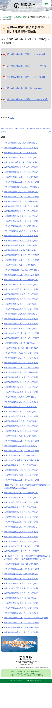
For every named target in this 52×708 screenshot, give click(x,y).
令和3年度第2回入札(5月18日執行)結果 (21, 608)
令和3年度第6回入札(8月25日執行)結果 (21, 588)
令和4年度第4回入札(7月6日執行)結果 (20, 527)
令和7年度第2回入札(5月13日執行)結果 (21, 236)
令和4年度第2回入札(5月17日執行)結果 (21, 537)
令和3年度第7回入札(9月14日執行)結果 (21, 583)
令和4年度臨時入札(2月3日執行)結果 (20, 455)
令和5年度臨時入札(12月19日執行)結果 (21, 353)
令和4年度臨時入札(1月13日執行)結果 (20, 465)
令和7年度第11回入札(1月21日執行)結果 (21, 187)
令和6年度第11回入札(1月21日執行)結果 (21, 270)
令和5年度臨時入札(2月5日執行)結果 (20, 343)
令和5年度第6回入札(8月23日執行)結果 (21, 392)
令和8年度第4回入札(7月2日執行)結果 (20, 153)
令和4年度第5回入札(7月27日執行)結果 (21, 522)
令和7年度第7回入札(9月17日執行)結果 (21, 211)
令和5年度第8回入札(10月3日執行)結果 (21, 382)
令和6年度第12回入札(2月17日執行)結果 (21, 260)
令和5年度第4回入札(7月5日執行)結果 (20, 411)
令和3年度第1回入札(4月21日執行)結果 (21, 613)
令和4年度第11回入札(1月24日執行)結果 (21, 460)
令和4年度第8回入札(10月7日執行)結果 (21, 502)
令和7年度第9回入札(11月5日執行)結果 (21, 201)
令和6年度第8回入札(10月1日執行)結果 (21, 284)
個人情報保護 (36, 667)
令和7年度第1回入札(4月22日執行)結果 (21, 241)
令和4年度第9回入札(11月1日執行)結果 (21, 493)
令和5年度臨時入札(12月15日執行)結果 (21, 358)
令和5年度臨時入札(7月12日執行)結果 (20, 407)
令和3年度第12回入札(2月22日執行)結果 (21, 551)
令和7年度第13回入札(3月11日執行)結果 (21, 177)
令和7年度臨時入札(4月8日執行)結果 (20, 250)
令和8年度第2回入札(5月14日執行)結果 (21, 167)
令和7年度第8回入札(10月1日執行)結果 (21, 206)
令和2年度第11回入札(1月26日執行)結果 (21, 627)
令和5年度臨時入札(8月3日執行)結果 (20, 397)
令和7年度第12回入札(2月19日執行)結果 (21, 182)
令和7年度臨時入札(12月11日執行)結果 (21, 192)
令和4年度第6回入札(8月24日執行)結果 (21, 517)
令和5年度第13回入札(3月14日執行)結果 (21, 333)
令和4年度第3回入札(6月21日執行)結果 (21, 532)
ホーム (2, 17)
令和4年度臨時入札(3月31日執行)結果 (20, 436)
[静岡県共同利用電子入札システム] (19, 651)
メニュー (46, 5)
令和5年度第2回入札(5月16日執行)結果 (21, 426)
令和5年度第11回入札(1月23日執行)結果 (21, 348)
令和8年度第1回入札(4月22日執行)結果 (21, 172)
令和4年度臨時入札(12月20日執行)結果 (21, 470)
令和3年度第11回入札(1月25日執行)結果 (21, 564)
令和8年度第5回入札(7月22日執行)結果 (21, 148)
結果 (12, 118)
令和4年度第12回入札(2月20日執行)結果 (21, 451)
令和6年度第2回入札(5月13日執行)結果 (21, 319)
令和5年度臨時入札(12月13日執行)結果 (21, 363)
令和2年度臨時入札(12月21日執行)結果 (21, 632)
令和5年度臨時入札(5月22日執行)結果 (20, 421)
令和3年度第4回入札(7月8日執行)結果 (20, 598)
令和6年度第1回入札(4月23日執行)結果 (21, 324)
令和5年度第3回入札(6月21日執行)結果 (21, 416)
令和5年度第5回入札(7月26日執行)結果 (21, 402)
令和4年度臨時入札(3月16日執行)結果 (20, 446)
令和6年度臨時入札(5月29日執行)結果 (20, 314)
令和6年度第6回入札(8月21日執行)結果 (21, 294)
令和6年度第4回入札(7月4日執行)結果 (20, 304)
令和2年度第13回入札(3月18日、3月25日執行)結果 (26, 618)
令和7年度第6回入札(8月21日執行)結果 (21, 216)
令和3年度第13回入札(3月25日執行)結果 (21, 546)
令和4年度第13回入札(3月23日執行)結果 (21, 441)
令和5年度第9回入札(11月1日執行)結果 (21, 372)
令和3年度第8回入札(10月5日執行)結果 (21, 579)
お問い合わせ (44, 667)
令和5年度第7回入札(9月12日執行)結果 (21, 387)
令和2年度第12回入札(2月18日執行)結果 (21, 623)
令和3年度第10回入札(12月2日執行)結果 (21, 569)
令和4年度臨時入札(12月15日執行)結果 (21, 475)
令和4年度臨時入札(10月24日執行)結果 (21, 497)
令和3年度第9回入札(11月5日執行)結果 (21, 574)
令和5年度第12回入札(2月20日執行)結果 (21, 338)
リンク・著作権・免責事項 (23, 667)
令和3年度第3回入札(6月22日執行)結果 (21, 603)
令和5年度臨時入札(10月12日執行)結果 (21, 377)
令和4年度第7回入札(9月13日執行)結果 (21, 512)
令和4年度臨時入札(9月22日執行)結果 (20, 507)
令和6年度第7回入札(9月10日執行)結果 (21, 289)
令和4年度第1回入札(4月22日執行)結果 (21, 541)
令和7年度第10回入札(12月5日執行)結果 (21, 197)
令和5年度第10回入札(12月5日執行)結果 (21, 368)
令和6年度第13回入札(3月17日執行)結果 (21, 255)
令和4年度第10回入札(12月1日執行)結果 (21, 480)
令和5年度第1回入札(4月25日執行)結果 (21, 431)
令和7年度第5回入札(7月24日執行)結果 (21, 221)
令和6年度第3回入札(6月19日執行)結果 (21, 309)
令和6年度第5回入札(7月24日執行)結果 (21, 299)
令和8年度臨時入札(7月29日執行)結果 (20, 143)
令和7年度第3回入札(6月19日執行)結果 (21, 231)
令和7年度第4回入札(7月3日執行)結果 (20, 226)
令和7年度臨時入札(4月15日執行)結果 (20, 245)
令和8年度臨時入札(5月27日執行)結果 (20, 162)
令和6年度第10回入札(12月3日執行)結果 (21, 275)
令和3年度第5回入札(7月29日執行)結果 (21, 593)
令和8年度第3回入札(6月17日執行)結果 (21, 157)
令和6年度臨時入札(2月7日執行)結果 (20, 265)
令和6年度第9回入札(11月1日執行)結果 (21, 280)
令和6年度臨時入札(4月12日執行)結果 (20, 328)
